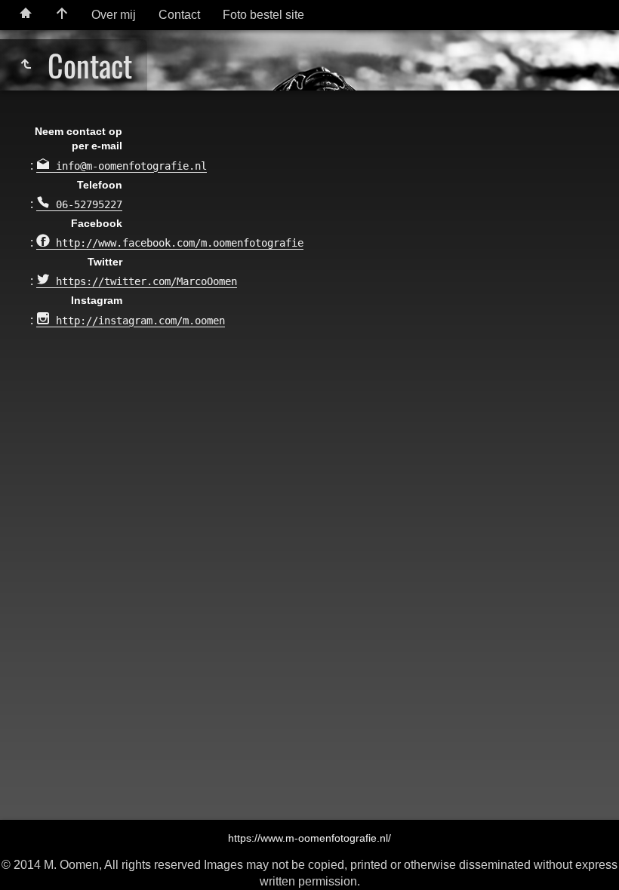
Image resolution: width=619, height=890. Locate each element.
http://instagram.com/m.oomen (137, 321)
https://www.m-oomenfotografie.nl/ (309, 838)
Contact (179, 14)
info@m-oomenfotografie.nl (128, 166)
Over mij (113, 14)
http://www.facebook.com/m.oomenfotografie (176, 243)
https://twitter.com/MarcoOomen (143, 281)
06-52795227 (86, 204)
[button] (30, 859)
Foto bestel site (263, 14)
